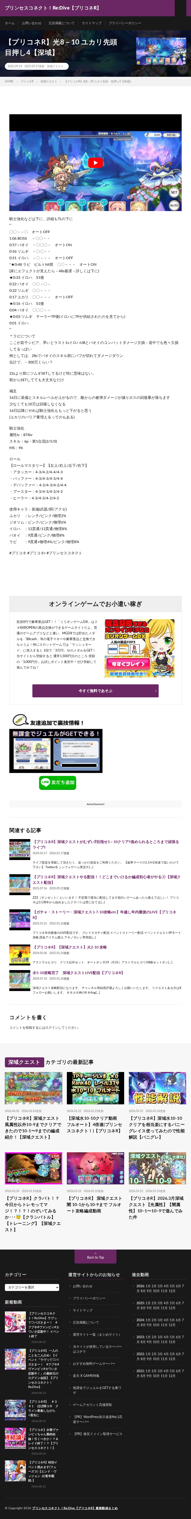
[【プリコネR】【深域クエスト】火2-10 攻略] (19, 954)
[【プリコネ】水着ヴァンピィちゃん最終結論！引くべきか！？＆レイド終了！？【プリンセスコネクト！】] (15, 1438)
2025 (140, 1303)
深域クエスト (55, 66)
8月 (143, 1291)
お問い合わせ (31, 23)
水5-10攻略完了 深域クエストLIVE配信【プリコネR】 (79, 973)
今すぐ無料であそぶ (95, 691)
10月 (156, 1308)
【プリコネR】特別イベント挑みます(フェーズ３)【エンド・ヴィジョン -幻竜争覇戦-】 (42, 1471)
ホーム (10, 23)
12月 (172, 1308)
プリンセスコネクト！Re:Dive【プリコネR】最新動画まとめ (75, 1508)
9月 (149, 1308)
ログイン (51, 1027)
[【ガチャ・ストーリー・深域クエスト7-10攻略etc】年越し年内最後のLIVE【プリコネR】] (19, 919)
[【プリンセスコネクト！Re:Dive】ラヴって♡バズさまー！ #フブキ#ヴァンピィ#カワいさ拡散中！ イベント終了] (15, 1321)
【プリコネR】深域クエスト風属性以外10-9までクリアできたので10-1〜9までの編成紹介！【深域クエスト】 (33, 1127)
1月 (148, 1286)
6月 (178, 1286)
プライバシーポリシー (125, 23)
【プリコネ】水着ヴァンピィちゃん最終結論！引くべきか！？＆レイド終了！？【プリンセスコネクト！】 (43, 1439)
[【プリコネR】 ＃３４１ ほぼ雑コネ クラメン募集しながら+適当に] (15, 1410)
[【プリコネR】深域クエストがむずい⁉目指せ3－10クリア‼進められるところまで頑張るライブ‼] (19, 849)
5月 (172, 1286)
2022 (140, 1354)
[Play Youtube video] (95, 162)
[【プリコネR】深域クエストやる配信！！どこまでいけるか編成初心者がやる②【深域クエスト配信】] (19, 884)
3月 (160, 1286)
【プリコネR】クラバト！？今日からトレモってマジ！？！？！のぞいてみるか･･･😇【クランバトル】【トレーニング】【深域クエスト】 (33, 1214)
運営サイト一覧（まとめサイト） (97, 1334)
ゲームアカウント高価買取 (92, 1405)
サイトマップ (92, 23)
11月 (164, 1308)
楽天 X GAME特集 (86, 1376)
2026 (140, 1286)
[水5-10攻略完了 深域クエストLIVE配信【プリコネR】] (19, 980)
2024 (140, 1320)
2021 (140, 1371)
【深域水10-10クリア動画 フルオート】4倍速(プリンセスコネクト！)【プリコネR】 (95, 1124)
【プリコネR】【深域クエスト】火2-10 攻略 (70, 947)
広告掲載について (62, 23)
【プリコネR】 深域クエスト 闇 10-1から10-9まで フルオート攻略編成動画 (95, 1204)
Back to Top (95, 1257)
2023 (140, 1337)
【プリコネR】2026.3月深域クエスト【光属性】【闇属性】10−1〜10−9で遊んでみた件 (156, 1208)
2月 (154, 1286)
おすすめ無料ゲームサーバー (94, 1363)
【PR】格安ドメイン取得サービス (98, 1434)
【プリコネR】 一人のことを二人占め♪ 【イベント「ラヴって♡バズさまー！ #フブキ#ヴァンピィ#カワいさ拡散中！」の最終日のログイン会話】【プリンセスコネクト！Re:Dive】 (43, 1369)
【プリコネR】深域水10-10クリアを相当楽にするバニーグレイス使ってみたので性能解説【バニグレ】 (157, 1127)
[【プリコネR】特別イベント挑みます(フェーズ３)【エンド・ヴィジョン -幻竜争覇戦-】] (15, 1470)
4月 (166, 1286)
